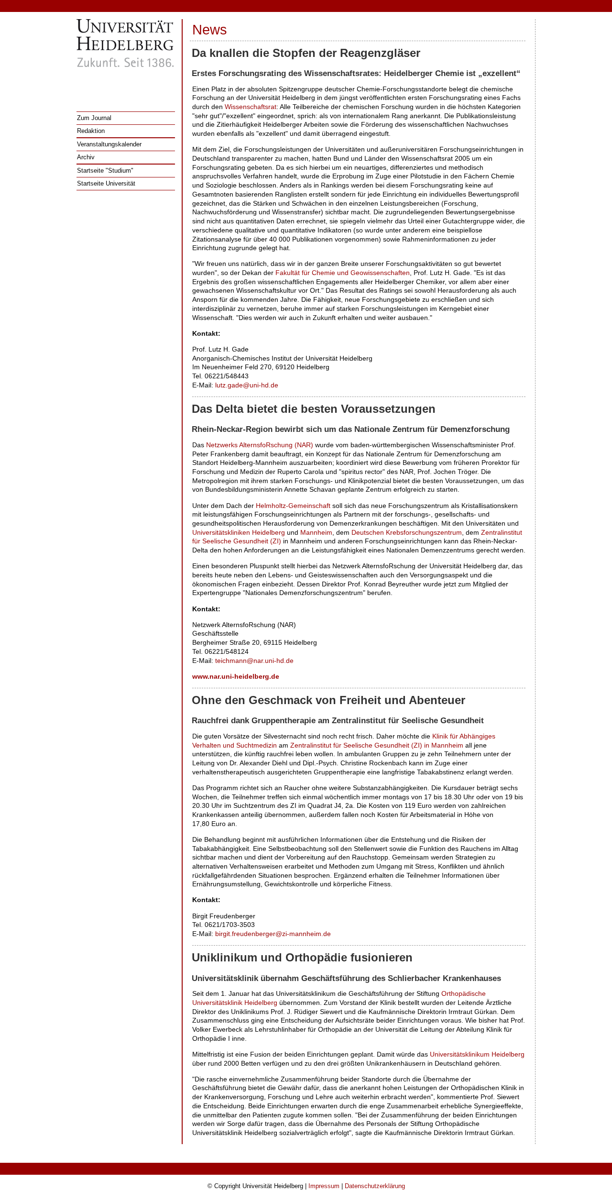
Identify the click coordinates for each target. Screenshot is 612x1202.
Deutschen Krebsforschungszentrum (406, 532)
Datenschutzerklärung (375, 1186)
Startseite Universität (106, 183)
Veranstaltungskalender (109, 144)
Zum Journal (94, 117)
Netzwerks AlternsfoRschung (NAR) (259, 445)
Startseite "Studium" (105, 170)
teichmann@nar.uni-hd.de (254, 660)
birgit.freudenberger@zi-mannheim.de (273, 933)
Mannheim (316, 532)
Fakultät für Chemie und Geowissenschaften (342, 272)
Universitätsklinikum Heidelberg (477, 1054)
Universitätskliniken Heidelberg (238, 532)
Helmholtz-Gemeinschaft (293, 505)
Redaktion (91, 130)
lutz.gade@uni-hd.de (246, 385)
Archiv (86, 157)
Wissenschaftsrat (250, 106)
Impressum (323, 1186)
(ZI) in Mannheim (376, 745)
